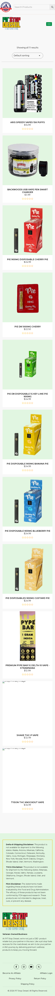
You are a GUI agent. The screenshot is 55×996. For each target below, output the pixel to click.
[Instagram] (23, 966)
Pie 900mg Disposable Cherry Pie (27, 259)
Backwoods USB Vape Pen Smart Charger (27, 190)
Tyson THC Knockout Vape (27, 802)
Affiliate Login (46, 973)
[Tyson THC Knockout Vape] (27, 773)
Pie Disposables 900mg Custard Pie (28, 598)
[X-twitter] (38, 966)
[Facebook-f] (16, 966)
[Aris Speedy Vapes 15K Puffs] (27, 93)
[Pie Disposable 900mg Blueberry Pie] (27, 502)
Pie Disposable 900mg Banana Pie (27, 463)
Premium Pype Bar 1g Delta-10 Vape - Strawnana (28, 666)
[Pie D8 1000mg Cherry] (27, 297)
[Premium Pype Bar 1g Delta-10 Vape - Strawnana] (27, 636)
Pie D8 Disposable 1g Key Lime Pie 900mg (27, 395)
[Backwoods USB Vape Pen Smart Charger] (27, 160)
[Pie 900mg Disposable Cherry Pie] (27, 230)
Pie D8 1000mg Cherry (27, 326)
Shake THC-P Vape (27, 735)
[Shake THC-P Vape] (27, 706)
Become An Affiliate (12, 973)
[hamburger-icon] (49, 24)
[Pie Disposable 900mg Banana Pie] (27, 434)
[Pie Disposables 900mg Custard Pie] (27, 569)
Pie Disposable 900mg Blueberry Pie (27, 531)
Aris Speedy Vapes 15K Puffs (27, 122)
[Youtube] (31, 966)
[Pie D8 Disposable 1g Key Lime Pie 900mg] (27, 364)
